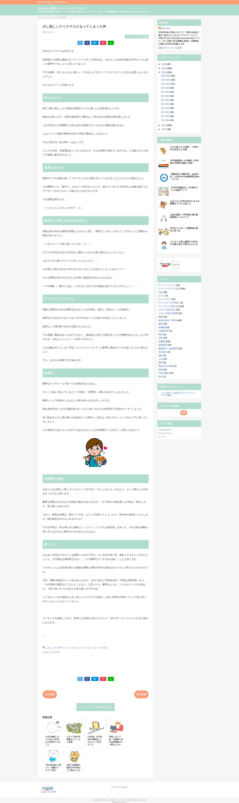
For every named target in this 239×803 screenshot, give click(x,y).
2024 (164, 72)
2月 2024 (165, 116)
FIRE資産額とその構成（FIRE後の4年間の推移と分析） (184, 161)
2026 (164, 64)
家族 (161, 317)
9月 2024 (165, 88)
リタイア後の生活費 (168, 313)
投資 (161, 369)
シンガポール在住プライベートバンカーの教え (178, 394)
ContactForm (61, 2)
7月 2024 (165, 96)
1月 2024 (165, 120)
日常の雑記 (164, 373)
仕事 (161, 338)
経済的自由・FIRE (167, 320)
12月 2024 (166, 76)
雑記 (161, 334)
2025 (164, 68)
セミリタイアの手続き (169, 302)
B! (95, 43)
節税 (161, 362)
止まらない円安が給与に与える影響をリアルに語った (185, 202)
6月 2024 (165, 100)
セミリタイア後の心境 (169, 306)
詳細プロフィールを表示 (170, 48)
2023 (164, 125)
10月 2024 (166, 84)
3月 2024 (165, 112)
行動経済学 (164, 331)
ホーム (162, 436)
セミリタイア (165, 299)
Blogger (124, 787)
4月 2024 (165, 108)
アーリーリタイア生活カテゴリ (95, 707)
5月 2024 (165, 104)
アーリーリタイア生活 (137, 36)
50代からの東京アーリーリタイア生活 (61, 8)
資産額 (162, 341)
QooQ (124, 802)
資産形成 (163, 345)
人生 (161, 359)
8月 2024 (165, 92)
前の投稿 (141, 694)
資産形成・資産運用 (168, 348)
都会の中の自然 (166, 366)
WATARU (165, 28)
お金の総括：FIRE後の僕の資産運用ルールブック (184, 215)
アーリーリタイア (167, 285)
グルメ (162, 295)
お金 (161, 292)
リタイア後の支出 (167, 309)
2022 (164, 129)
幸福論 (162, 327)
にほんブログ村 (51, 652)
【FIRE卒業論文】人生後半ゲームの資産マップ (184, 188)
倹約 (161, 324)
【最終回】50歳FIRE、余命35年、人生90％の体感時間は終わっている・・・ (185, 176)
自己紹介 (163, 352)
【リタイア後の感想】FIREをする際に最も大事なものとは (184, 242)
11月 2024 (166, 80)
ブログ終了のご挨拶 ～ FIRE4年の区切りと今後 (184, 148)
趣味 (161, 355)
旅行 (161, 376)
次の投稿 (49, 694)
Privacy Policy (45, 2)
